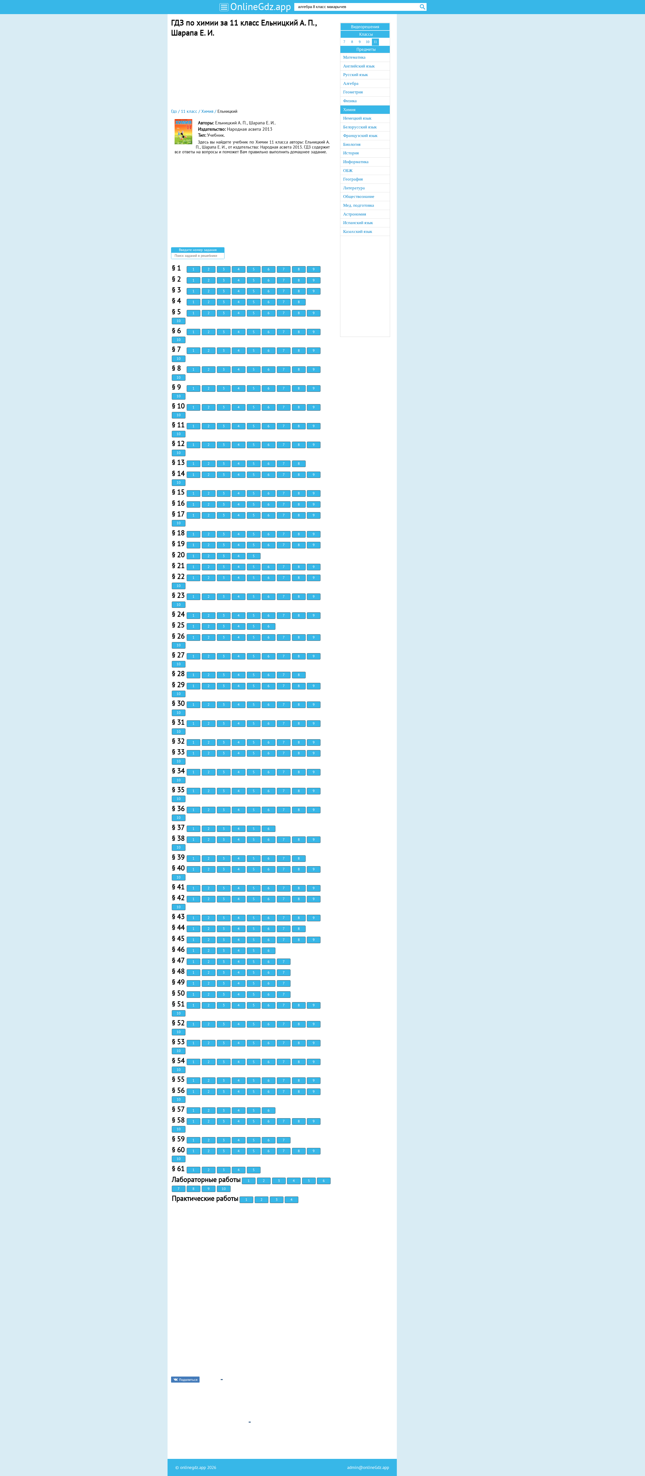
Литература (354, 188)
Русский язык (355, 74)
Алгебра (351, 83)
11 (375, 42)
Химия (349, 109)
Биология (352, 144)
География (353, 179)
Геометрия (353, 92)
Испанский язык (358, 222)
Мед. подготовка (358, 205)
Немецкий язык (357, 118)
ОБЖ (347, 170)
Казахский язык (357, 231)
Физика (350, 100)
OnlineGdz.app (260, 6)
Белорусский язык (360, 127)
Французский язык (360, 135)
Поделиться (188, 1380)
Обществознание (358, 196)
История (351, 153)
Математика (354, 57)
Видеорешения (365, 26)
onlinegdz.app (193, 1467)
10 (179, 321)
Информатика (356, 161)
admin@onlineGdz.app (368, 1467)
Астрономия (354, 214)
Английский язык (359, 66)
